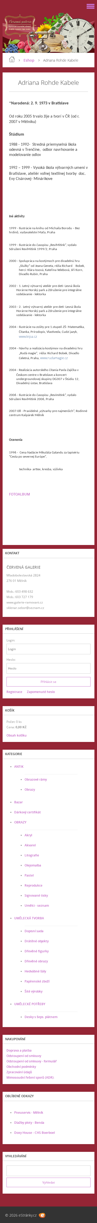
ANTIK (19, 766)
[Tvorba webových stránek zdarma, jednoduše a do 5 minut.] (42, 1215)
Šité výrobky (33, 991)
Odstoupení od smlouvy (23, 1056)
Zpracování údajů (19, 1072)
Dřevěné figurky (37, 951)
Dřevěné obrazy (36, 961)
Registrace (14, 692)
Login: (10, 640)
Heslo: (11, 659)
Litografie (32, 855)
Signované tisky (36, 895)
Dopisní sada (34, 931)
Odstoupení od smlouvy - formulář (31, 1061)
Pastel (29, 875)
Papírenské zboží (37, 981)
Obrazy (30, 789)
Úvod (12, 59)
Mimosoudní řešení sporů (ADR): (30, 1077)
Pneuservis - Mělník (28, 1112)
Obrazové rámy (36, 779)
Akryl (28, 835)
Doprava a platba (19, 1050)
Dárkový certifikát (27, 812)
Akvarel (30, 845)
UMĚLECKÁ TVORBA (29, 918)
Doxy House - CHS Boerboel (34, 1132)
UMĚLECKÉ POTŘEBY (29, 1004)
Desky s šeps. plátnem (41, 1017)
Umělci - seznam (37, 905)
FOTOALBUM (19, 494)
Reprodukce (33, 885)
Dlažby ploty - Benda (29, 1122)
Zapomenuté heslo (41, 692)
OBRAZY (20, 822)
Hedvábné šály (35, 971)
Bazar (18, 802)
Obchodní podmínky (21, 1066)
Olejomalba (33, 865)
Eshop (29, 60)
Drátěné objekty (37, 941)
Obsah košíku (16, 735)
